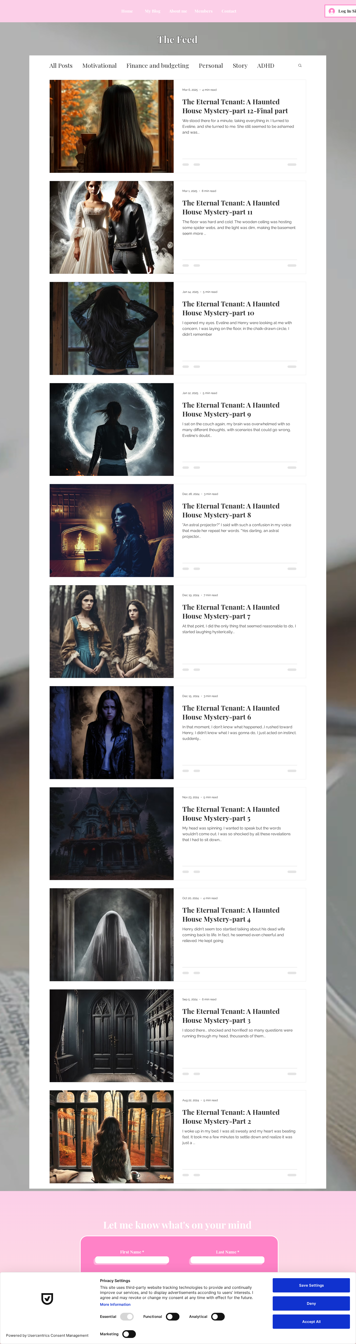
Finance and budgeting (157, 65)
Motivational (99, 65)
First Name (130, 1252)
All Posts (61, 65)
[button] (300, 65)
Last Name (226, 1252)
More (264, 65)
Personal (211, 65)
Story (240, 65)
